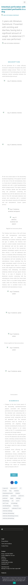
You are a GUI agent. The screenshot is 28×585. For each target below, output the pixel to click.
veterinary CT (6, 508)
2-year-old (5, 488)
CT (20, 488)
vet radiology (14, 503)
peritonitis (13, 495)
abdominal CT (13, 488)
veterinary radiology (7, 510)
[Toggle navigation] (25, 2)
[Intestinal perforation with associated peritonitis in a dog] (10, 15)
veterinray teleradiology (8, 518)
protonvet (5, 498)
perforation (5, 495)
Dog (10, 490)
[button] (12, 482)
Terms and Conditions (6, 543)
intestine (18, 493)
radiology (18, 498)
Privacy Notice (4, 541)
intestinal (16, 490)
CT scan (5, 490)
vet (12, 500)
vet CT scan (5, 503)
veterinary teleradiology (8, 513)
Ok (14, 582)
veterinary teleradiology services (10, 515)
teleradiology (6, 500)
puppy (11, 498)
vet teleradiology (7, 505)
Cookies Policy (4, 546)
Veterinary (15, 505)
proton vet (21, 495)
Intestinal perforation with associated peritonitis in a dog (13, 9)
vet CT (17, 500)
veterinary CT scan (16, 508)
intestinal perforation (8, 493)
